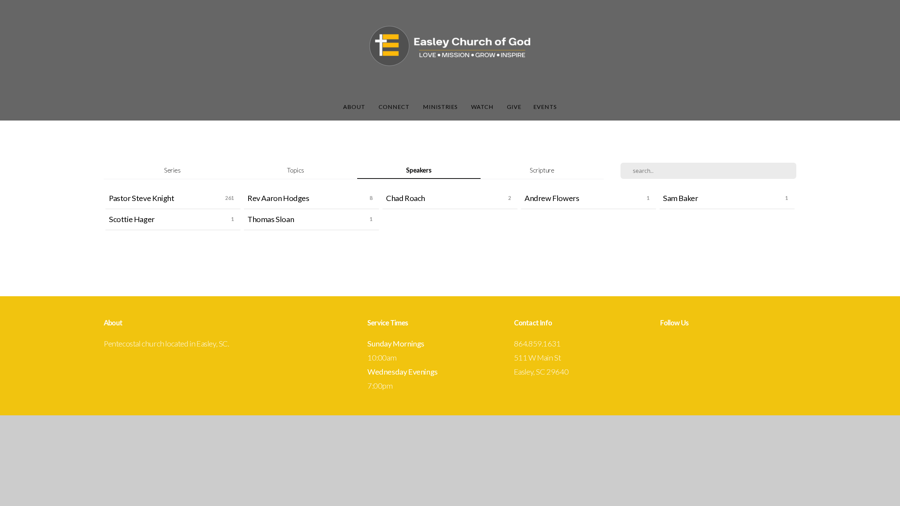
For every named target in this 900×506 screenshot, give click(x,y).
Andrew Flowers (552, 198)
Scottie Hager (132, 219)
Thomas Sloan (271, 219)
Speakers (418, 170)
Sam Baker (680, 198)
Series (172, 170)
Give (514, 106)
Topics (295, 170)
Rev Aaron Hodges (278, 198)
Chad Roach (405, 198)
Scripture (542, 170)
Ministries (441, 106)
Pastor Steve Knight (141, 198)
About (355, 106)
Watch (483, 106)
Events (545, 106)
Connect (395, 106)
